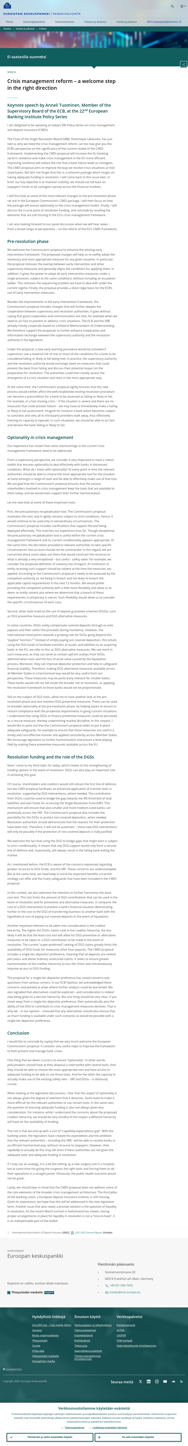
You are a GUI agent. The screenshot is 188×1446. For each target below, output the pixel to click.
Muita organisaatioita (45, 1335)
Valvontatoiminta (64, 22)
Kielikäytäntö (82, 1340)
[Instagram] (156, 1381)
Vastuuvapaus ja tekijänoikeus (93, 1325)
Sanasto (37, 1330)
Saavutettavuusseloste (88, 1351)
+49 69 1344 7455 (121, 1285)
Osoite (36, 1346)
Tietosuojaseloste (85, 1330)
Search (172, 6)
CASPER (121, 1335)
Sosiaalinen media (43, 1361)
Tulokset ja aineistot (95, 22)
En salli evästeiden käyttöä (138, 1437)
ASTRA (120, 1330)
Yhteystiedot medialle (27, 1292)
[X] (140, 1381)
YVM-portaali (124, 1340)
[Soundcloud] (173, 1381)
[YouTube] (165, 1381)
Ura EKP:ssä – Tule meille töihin (51, 1325)
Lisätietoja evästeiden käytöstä (110, 1428)
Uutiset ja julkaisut (126, 22)
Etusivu (7, 29)
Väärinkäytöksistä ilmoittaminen (136, 1346)
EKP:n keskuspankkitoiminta (162, 22)
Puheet (42, 29)
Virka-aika (38, 1351)
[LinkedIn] (148, 1381)
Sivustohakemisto (14, 1369)
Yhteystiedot (39, 1340)
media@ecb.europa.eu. (125, 1292)
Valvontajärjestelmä (34, 22)
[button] (177, 6)
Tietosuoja (80, 1346)
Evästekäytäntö (83, 1335)
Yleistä (9, 22)
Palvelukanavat (126, 1325)
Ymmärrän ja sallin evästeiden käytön (49, 1437)
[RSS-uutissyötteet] (181, 1381)
